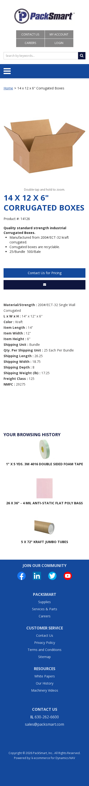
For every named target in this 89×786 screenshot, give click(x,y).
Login (59, 43)
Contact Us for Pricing (44, 273)
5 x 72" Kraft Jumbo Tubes (44, 542)
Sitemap (44, 656)
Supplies (44, 602)
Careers (30, 43)
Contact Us (30, 34)
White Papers (44, 676)
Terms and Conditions (44, 649)
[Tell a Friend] (44, 285)
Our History (44, 683)
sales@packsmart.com (44, 724)
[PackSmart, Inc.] (44, 16)
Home (8, 88)
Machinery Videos (44, 690)
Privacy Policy (44, 642)
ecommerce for (54, 758)
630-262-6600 (47, 717)
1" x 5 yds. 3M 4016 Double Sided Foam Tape (44, 464)
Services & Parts (44, 609)
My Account (59, 34)
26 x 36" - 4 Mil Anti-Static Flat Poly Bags (44, 503)
